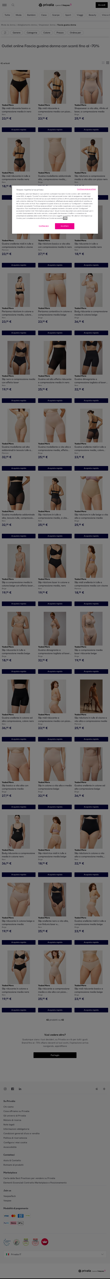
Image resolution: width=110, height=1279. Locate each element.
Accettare (65, 226)
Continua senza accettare (86, 189)
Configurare (44, 226)
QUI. (65, 218)
